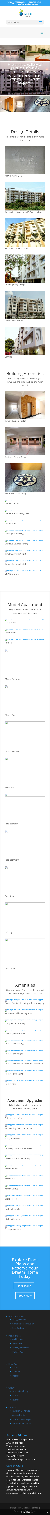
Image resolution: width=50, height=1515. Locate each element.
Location (12, 1407)
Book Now (25, 1295)
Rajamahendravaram (21, 1423)
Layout (15, 1367)
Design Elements (20, 1319)
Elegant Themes (30, 1507)
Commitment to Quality (23, 1323)
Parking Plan (17, 1352)
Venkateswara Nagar (21, 1419)
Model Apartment (25, 604)
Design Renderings (20, 1391)
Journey (15, 1399)
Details (15, 1375)
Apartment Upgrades (25, 1100)
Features (16, 1371)
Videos (15, 1395)
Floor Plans (24, 1286)
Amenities (25, 985)
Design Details (25, 131)
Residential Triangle (21, 1410)
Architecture (17, 1339)
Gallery (11, 1387)
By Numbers (18, 1343)
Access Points (18, 1415)
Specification (18, 1328)
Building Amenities (25, 373)
